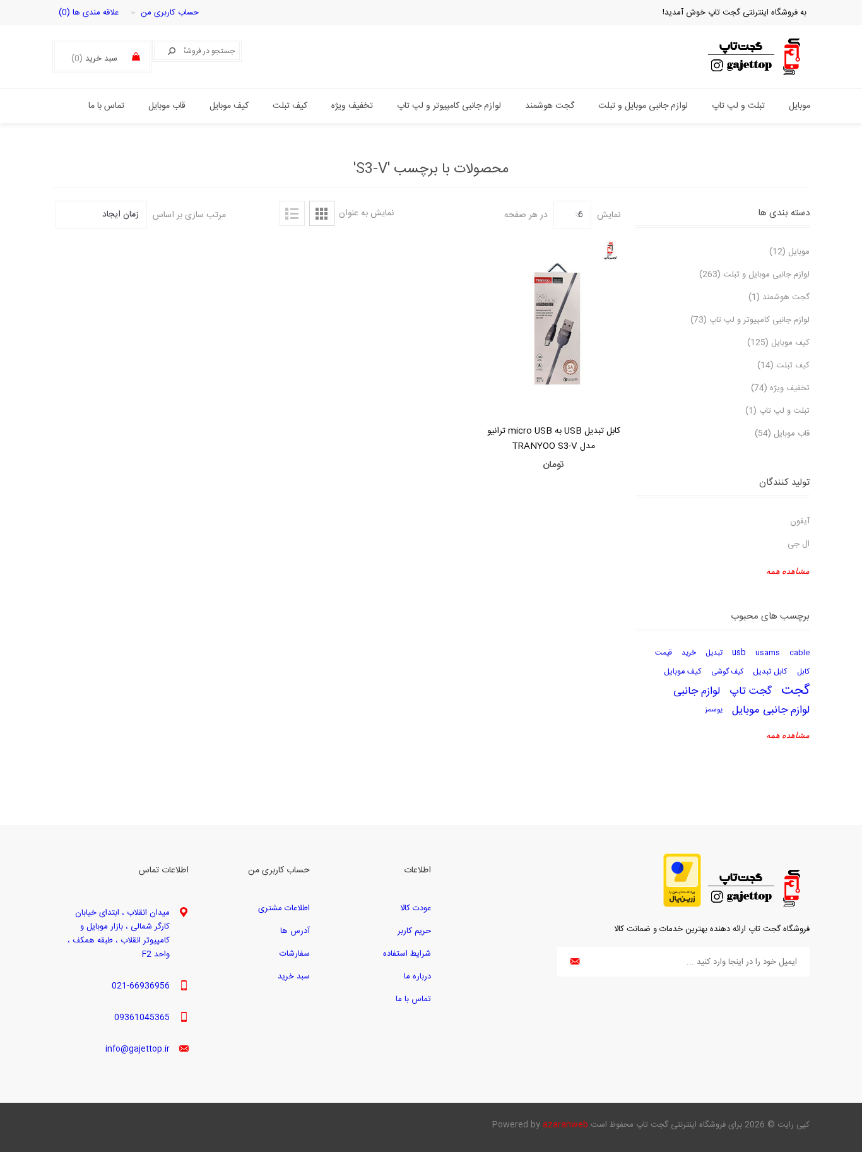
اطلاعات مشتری (284, 908)
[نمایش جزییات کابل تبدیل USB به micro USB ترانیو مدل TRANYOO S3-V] (554, 324)
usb (739, 653)
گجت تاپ (750, 691)
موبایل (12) (789, 252)
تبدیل (714, 653)
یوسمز (714, 710)
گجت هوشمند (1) (779, 297)
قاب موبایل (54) (782, 434)
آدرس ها (295, 931)
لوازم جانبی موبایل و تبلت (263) (754, 275)
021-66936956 (141, 986)
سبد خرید (294, 976)
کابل (803, 672)
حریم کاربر (414, 931)
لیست (292, 213)
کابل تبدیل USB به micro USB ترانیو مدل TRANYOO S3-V (553, 439)
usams (767, 653)
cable (799, 653)
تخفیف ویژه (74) (780, 388)
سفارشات (295, 954)
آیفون (800, 521)
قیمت (663, 653)
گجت (795, 691)
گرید (321, 213)
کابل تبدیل (770, 672)
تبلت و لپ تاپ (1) (777, 411)
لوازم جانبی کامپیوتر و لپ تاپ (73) (750, 320)
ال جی (799, 544)
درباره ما (417, 976)
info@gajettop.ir (137, 1049)
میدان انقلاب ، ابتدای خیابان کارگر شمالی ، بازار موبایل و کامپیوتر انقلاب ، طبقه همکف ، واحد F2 (119, 933)
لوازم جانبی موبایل (771, 710)
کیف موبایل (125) (778, 343)
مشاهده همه (788, 571)
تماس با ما (413, 999)
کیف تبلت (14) (783, 365)
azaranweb (565, 1125)
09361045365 (142, 1017)
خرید (689, 653)
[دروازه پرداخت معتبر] (682, 905)
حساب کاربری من (170, 13)
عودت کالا (415, 908)
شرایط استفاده (407, 954)
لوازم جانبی (696, 691)
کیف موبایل (683, 672)
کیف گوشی (727, 672)
